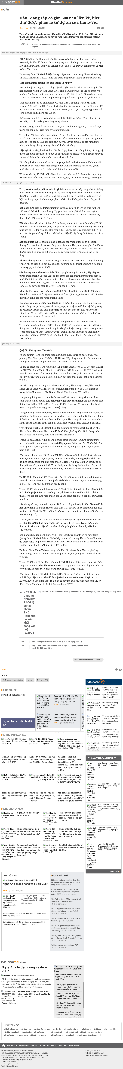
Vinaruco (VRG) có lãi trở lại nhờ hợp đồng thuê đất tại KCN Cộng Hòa (109, 786)
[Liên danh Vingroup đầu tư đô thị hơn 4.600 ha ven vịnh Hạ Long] (91, 771)
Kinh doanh (74, 1045)
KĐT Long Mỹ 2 (42, 680)
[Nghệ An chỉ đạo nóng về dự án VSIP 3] (8, 819)
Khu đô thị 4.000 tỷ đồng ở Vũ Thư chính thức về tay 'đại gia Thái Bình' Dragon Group (42, 759)
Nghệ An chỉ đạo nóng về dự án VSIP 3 (28, 814)
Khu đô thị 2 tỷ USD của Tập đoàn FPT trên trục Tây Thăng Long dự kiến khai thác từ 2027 (70, 833)
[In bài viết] (98, 28)
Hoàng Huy (23, 28)
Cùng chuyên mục (12, 809)
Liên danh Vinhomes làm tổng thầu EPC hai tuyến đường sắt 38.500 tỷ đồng (65, 882)
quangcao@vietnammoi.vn (99, 1055)
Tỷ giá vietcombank (11, 1032)
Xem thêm (115, 871)
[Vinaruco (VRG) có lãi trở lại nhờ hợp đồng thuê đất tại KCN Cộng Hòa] (91, 792)
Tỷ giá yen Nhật (109, 1029)
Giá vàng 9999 (25, 1029)
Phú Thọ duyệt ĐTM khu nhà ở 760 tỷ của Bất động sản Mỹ (56, 642)
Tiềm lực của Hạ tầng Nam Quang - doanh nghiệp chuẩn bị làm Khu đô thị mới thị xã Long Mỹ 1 (65, 45)
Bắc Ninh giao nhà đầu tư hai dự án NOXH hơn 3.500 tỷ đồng (71, 847)
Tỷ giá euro (86, 1029)
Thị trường (24, 1045)
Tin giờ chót (11, 875)
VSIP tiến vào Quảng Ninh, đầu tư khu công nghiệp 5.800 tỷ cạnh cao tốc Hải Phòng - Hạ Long (34, 994)
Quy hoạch (12, 1045)
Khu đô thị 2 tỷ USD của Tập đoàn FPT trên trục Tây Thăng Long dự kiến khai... (65, 699)
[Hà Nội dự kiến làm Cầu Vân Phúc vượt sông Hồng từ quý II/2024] (14, 779)
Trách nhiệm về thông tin (9, 1066)
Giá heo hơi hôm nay (71, 1029)
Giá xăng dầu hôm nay (42, 1029)
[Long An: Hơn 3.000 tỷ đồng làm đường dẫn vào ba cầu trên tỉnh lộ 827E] (14, 743)
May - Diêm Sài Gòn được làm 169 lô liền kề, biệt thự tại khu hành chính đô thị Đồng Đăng (59, 647)
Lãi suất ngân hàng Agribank (91, 1032)
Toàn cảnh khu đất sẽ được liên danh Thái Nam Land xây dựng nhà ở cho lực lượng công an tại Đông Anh (28, 850)
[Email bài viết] (102, 28)
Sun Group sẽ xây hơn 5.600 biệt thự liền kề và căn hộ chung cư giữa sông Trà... (65, 717)
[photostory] (61, 2)
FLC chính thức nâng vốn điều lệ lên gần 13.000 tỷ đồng (110, 705)
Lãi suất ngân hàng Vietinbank (62, 1035)
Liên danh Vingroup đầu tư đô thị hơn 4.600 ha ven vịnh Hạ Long (108, 765)
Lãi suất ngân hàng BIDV (39, 1035)
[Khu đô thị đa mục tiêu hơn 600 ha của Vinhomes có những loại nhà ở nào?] (8, 835)
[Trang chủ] (3, 1045)
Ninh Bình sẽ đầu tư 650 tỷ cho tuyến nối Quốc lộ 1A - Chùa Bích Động (68, 976)
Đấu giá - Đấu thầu (59, 1045)
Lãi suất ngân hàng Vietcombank (89, 1035)
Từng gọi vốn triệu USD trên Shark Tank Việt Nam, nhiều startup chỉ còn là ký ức (111, 719)
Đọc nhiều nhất (61, 875)
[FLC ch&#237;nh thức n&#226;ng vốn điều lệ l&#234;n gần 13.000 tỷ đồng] (94, 707)
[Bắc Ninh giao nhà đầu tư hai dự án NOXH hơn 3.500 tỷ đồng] (50, 852)
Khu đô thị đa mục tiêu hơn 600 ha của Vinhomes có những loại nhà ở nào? (29, 831)
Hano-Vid (30, 680)
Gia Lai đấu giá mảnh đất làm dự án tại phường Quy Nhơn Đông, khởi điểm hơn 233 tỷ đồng (65, 928)
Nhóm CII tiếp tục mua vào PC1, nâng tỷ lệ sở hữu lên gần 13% (110, 745)
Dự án (5, 9)
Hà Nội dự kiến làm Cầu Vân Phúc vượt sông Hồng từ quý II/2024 (14, 795)
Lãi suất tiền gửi (72, 1032)
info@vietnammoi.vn (13, 1064)
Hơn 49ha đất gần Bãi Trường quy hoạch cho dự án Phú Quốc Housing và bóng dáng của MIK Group (108, 847)
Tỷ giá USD (97, 1029)
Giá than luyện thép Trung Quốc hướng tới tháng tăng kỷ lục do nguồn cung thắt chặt (110, 733)
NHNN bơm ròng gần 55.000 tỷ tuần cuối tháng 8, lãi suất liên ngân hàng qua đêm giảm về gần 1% (110, 692)
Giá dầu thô (57, 1029)
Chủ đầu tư (44, 1045)
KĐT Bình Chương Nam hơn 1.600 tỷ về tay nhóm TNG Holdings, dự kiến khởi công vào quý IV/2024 (30, 612)
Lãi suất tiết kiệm (57, 1032)
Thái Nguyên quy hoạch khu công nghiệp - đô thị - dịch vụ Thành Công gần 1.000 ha (71, 817)
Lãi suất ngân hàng (41, 1032)
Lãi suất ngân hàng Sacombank (16, 1035)
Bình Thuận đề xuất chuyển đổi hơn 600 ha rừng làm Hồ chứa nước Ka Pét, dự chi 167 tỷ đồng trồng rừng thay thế (70, 797)
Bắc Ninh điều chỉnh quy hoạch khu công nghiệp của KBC (109, 830)
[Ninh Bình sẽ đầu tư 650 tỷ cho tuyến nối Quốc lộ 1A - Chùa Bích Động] (69, 968)
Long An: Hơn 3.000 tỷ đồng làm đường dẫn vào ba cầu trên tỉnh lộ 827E (13, 759)
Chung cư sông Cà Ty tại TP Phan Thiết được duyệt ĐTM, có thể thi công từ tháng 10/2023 (42, 797)
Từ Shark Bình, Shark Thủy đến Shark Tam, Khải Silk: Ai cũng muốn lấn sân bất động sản (109, 807)
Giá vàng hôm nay (11, 1029)
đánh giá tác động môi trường (13, 680)
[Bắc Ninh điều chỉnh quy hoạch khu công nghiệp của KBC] (91, 834)
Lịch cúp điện (27, 1032)
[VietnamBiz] (96, 681)
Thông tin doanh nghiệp (102, 758)
